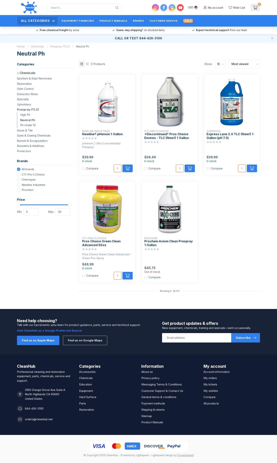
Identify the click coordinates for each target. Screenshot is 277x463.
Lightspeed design (162, 455)
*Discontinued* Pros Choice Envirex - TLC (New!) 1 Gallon (166, 136)
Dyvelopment (186, 455)
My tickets (210, 384)
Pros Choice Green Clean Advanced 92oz (101, 243)
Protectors (24, 151)
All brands (28, 169)
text (133, 38)
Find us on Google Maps (85, 340)
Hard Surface (87, 397)
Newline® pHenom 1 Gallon (102, 134)
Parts (82, 403)
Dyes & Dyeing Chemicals (34, 135)
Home (21, 46)
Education (85, 384)
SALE (188, 20)
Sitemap (146, 416)
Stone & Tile (25, 130)
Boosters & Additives (30, 146)
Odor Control (25, 89)
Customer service (164, 20)
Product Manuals (113, 20)
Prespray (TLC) (60, 46)
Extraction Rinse (27, 94)
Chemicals (37, 46)
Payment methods (153, 403)
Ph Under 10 (28, 125)
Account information (217, 372)
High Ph (25, 115)
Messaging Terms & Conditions (161, 384)
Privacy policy (150, 378)
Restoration (24, 83)
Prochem (28, 190)
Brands (138, 20)
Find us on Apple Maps (38, 340)
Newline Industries (33, 185)
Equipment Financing (78, 20)
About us (147, 372)
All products (211, 403)
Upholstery (24, 104)
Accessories (87, 372)
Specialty (23, 99)
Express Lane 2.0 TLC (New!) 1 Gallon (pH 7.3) (230, 136)
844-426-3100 (34, 408)
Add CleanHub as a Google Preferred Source (49, 330)
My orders (210, 378)
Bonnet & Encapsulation (32, 141)
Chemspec (29, 179)
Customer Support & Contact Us (162, 391)
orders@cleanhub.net (39, 419)
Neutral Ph (82, 46)
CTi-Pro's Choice (33, 174)
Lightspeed (142, 455)
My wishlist (211, 391)
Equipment (86, 391)
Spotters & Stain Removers (34, 78)
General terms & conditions (158, 397)
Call (119, 38)
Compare (92, 168)
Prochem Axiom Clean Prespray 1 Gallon (168, 243)
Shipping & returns (153, 409)
